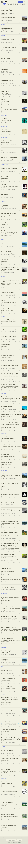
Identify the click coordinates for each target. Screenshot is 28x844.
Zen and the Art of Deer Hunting (10, 738)
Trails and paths (4, 93)
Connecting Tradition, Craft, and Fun (10, 597)
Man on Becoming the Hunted (9, 213)
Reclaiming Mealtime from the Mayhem (10, 494)
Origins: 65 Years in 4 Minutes (9, 365)
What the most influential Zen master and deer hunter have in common (10, 740)
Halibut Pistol (5, 659)
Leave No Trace (5, 436)
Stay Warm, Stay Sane (7, 462)
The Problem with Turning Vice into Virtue (10, 159)
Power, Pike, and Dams (7, 802)
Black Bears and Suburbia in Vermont (9, 816)
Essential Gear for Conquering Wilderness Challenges (10, 609)
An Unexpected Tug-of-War (8, 616)
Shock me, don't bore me (6, 416)
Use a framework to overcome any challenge (9, 485)
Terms (17, 837)
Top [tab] (6, 13)
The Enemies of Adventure (8, 586)
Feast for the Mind (6, 445)
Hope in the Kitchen (6, 492)
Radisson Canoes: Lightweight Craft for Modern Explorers (9, 555)
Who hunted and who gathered (8, 253)
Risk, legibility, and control (7, 82)
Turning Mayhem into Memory (9, 267)
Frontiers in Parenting (7, 292)
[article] (14, 19)
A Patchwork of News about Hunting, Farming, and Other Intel (9, 711)
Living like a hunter (5, 760)
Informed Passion (5, 142)
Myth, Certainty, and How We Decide (9, 109)
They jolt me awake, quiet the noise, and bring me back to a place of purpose (10, 387)
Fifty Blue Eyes (5, 454)
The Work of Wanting (6, 131)
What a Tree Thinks (5, 367)
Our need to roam (5, 224)
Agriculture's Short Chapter (7, 310)
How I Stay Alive (5, 769)
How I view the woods (6, 702)
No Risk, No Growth (6, 686)
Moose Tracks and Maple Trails (9, 521)
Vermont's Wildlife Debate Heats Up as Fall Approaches (10, 637)
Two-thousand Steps (6, 344)
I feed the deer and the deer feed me (9, 329)
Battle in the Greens (5, 731)
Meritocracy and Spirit (6, 338)
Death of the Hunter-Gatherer (9, 336)
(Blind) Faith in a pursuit (6, 660)
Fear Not (3, 184)
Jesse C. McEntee (8, 20)
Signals (3, 243)
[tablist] (7, 13)
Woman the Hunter (6, 251)
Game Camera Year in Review (9, 47)
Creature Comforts (6, 509)
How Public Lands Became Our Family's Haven (10, 523)
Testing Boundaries (6, 578)
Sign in (25, 1)
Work (14, 4)
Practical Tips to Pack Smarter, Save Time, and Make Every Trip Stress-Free (10, 536)
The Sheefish (4, 827)
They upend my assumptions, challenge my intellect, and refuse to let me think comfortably (11, 426)
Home (4, 4)
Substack (8, 842)
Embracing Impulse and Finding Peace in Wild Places (10, 377)
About (23, 4)
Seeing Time (4, 346)
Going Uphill (4, 29)
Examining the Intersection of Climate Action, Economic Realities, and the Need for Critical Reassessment (10, 547)
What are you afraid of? (7, 750)
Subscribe (20, 1)
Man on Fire (4, 194)
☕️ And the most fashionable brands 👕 (10, 723)
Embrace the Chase (6, 397)
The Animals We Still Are (8, 17)
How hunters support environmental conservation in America (9, 792)
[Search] (25, 13)
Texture (3, 300)
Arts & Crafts (4, 176)
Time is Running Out (6, 651)
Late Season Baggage (6, 120)
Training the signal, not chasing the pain (10, 206)
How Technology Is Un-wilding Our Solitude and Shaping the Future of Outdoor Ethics (11, 630)
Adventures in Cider (5, 600)
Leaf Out (3, 328)
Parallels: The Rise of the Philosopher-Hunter (7, 356)
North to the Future (5, 680)
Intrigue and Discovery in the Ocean (9, 618)
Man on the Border (6, 222)
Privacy (14, 837)
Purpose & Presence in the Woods (8, 502)
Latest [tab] (3, 13)
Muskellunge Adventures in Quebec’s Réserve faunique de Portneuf (9, 570)
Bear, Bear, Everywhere (7, 814)
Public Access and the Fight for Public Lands (11, 579)
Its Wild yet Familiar (5, 60)
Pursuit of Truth (5, 709)
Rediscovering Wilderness (8, 627)
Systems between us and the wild (8, 19)
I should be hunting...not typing (9, 758)
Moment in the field (5, 244)
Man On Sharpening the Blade (9, 157)
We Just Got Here (6, 308)
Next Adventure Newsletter (8, 825)
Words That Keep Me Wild (8, 384)
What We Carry (5, 119)
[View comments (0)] (8, 237)
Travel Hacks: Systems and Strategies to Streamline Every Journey (9, 532)
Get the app (19, 840)
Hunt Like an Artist (6, 141)
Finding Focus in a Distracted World (9, 672)
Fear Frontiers (4, 752)
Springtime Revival (6, 406)
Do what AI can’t (4, 71)
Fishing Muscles (4, 652)
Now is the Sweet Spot (7, 58)
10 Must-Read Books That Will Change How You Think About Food (11, 447)
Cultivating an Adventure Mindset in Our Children (10, 187)
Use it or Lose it (4, 178)
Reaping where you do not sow (8, 456)
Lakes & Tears (4, 261)
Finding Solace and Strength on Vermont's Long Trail (9, 374)
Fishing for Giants (6, 568)
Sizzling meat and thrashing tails (8, 196)
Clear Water (4, 259)
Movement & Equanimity (8, 320)
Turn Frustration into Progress (9, 483)
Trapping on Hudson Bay (6, 783)
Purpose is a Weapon (7, 107)
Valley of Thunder (6, 130)
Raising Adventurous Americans (8, 688)
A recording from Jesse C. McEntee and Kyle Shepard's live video (11, 284)
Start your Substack (11, 840)
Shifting (2, 150)
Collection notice (22, 837)
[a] (25, 282)
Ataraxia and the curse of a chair (8, 321)
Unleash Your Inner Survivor (9, 607)
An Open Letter (5, 149)
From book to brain (5, 101)
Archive (19, 4)
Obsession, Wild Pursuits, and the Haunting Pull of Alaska (11, 476)
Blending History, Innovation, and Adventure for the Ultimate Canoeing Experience (9, 558)
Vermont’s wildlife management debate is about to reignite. (10, 641)
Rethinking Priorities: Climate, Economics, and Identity (9, 544)
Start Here (9, 4)
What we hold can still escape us (8, 170)
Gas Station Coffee (6, 721)
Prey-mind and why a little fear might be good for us (10, 215)
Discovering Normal (6, 670)
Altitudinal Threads (6, 28)
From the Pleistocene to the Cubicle (11, 414)
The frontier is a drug (7, 80)
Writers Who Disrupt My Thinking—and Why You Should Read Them (10, 423)
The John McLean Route (7, 781)
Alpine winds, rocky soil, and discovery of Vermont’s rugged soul (10, 511)
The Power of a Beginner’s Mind (8, 438)
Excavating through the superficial (8, 302)
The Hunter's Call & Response (9, 168)
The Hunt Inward (5, 91)
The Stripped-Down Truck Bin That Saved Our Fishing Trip (10, 270)
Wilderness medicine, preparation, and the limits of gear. (10, 772)
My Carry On (4, 473)
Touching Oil (4, 69)
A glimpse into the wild (6, 49)
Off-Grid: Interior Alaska (8, 678)
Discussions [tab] (11, 13)
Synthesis (3, 99)
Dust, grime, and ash (5, 41)
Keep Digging (4, 205)
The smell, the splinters (7, 39)
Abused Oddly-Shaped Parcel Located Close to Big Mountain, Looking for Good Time (9, 699)
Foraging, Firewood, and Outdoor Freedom (10, 408)
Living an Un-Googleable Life (7, 587)
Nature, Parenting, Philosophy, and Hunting (10, 280)
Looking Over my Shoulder (8, 729)
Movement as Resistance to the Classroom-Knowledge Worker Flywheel (10, 399)
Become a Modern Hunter (8, 501)
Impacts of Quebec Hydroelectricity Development (9, 804)
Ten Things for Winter (6, 464)
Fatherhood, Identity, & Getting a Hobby (10, 294)
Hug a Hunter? (5, 790)
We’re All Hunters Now (6, 358)
